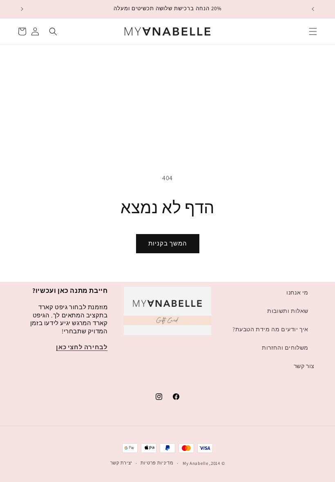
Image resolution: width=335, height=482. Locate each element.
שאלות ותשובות (287, 311)
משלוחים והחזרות (285, 347)
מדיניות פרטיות (157, 463)
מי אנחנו (297, 292)
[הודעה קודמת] (313, 9)
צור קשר (304, 366)
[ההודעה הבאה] (22, 9)
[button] (313, 31)
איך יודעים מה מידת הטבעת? (270, 329)
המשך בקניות (167, 243)
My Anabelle (195, 463)
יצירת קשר (121, 463)
